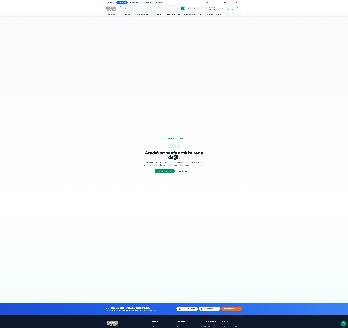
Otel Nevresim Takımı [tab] (142, 14)
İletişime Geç (185, 171)
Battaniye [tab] (209, 14)
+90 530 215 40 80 (188, 309)
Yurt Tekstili (148, 2)
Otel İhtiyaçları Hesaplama (195, 8)
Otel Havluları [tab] (157, 14)
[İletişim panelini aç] (343, 323)
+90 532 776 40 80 (211, 309)
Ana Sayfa (111, 2)
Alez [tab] (201, 14)
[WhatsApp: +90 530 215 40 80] (228, 8)
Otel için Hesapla (205, 326)
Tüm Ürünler (227, 2)
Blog (206, 2)
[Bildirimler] (240, 8)
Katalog (220, 2)
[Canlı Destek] (236, 8)
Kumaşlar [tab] (219, 14)
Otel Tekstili (122, 2)
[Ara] (182, 8)
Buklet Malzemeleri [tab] (190, 14)
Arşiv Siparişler (213, 2)
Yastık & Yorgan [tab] (170, 14)
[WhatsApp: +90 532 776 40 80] (232, 8)
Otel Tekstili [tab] (128, 14)
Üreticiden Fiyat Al (232, 309)
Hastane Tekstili (135, 2)
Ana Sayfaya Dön (164, 171)
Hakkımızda (156, 326)
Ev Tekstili (159, 2)
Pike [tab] (179, 14)
